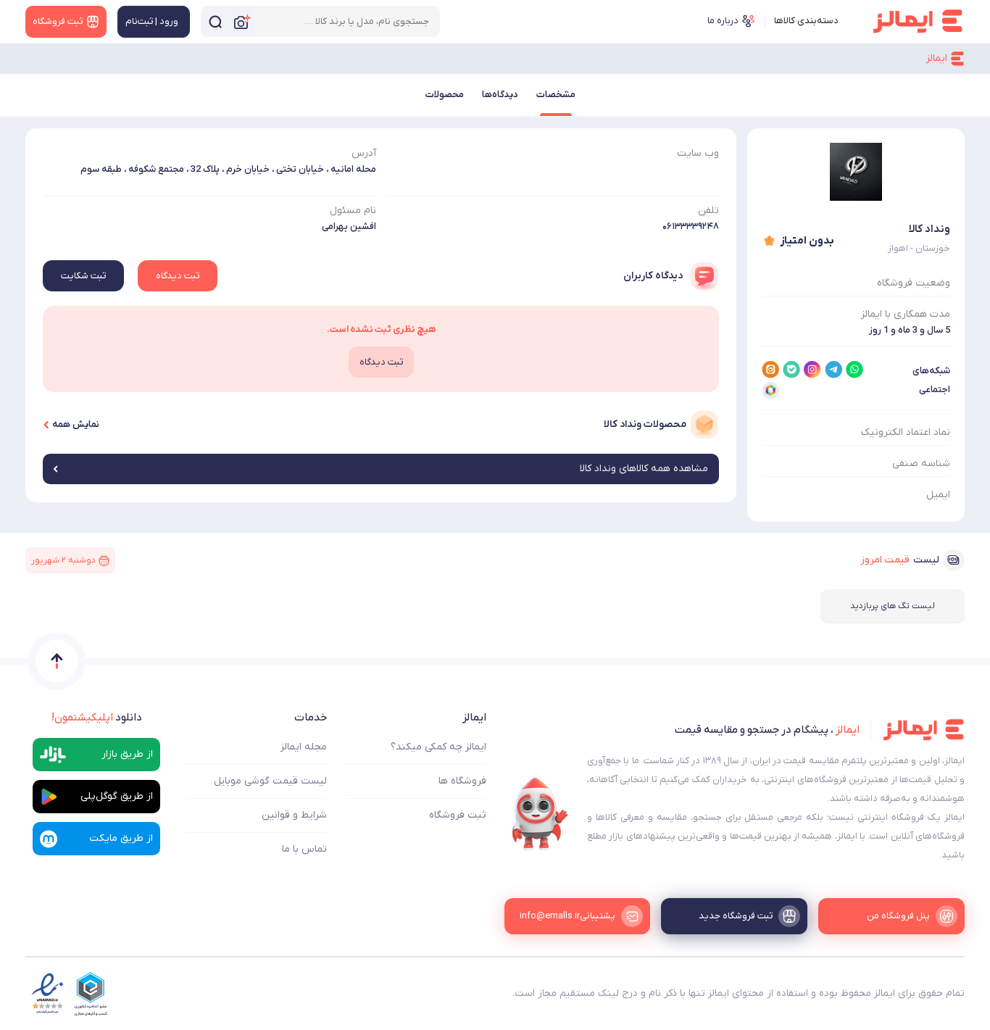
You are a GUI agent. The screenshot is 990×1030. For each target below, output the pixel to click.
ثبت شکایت (83, 276)
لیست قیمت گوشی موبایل (270, 781)
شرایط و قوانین (294, 815)
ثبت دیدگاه (177, 276)
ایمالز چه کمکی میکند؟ (438, 747)
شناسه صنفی (921, 463)
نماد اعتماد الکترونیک (905, 432)
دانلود (96, 717)
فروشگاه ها (462, 781)
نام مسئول (353, 210)
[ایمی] (540, 814)
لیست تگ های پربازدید (892, 606)
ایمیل (938, 495)
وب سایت (698, 153)
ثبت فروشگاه (457, 815)
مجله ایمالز (303, 747)
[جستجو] (215, 21)
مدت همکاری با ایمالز (905, 314)
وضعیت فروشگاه (913, 283)
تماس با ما (304, 849)
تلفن (708, 210)
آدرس (364, 153)
